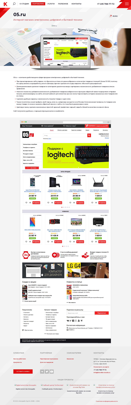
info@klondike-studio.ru (102, 372)
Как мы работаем (19, 359)
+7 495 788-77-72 (105, 4)
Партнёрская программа (49, 359)
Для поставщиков (46, 362)
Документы (17, 362)
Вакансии (70, 359)
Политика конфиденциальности (107, 401)
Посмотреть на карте (101, 367)
